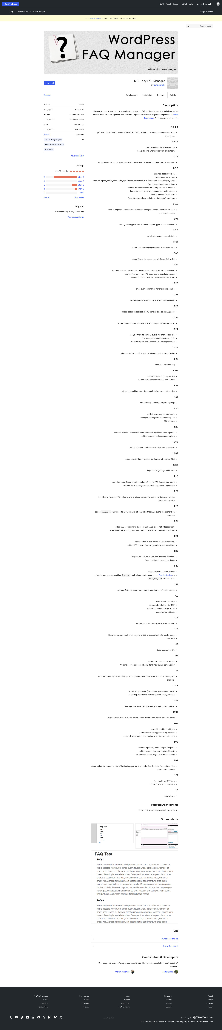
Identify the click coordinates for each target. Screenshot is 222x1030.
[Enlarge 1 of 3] (175, 826)
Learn (128, 996)
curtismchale (159, 85)
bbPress (44, 1003)
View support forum (76, 217)
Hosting (210, 1003)
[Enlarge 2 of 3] (130, 826)
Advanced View (77, 156)
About (210, 996)
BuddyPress (42, 1007)
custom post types (55, 140)
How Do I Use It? (170, 946)
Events (86, 1000)
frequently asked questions (54, 144)
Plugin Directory (206, 12)
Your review (79, 197)
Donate (85, 1003)
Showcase (168, 996)
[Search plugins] (188, 26)
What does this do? (169, 939)
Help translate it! (93, 18)
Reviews (160, 95)
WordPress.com (41, 996)
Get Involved (84, 996)
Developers (125, 1003)
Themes (168, 1000)
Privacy (210, 1007)
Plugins (169, 1003)
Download (49, 83)
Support (47, 95)
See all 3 (47, 134)
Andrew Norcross (122, 972)
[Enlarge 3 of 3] (175, 853)
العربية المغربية (186, 1018)
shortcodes (49, 149)
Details (173, 95)
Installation (147, 95)
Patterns (168, 1007)
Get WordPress (11, 4)
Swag (86, 1007)
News (210, 1000)
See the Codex (165, 575)
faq (46, 140)
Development (131, 95)
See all (46, 197)
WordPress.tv (124, 1007)
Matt (45, 1000)
